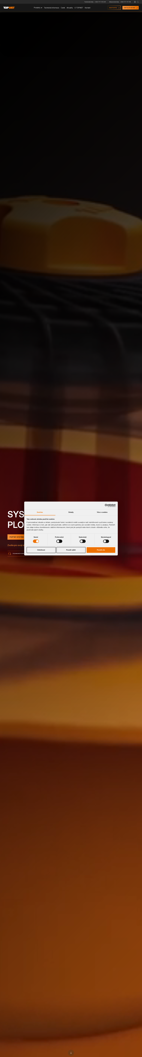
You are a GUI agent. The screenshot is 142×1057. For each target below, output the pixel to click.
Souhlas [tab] (40, 512)
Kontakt (87, 8)
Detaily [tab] (71, 512)
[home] (10, 7)
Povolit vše (101, 550)
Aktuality (70, 8)
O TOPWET (79, 8)
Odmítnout (41, 550)
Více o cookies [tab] (102, 512)
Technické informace (51, 8)
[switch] (59, 541)
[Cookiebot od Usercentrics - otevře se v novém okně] (106, 505)
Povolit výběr (71, 550)
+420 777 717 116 (125, 2)
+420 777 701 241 (100, 2)
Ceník (63, 8)
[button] (135, 2)
